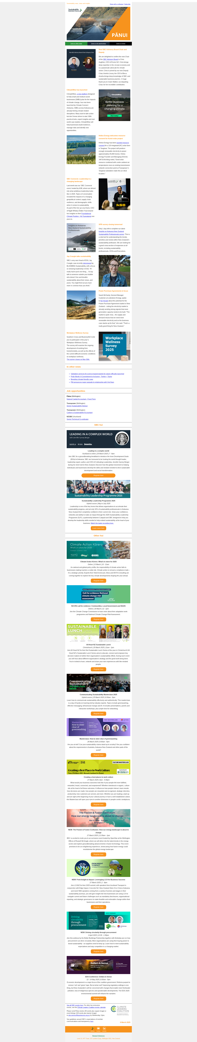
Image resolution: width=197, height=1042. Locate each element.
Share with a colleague (116, 4)
